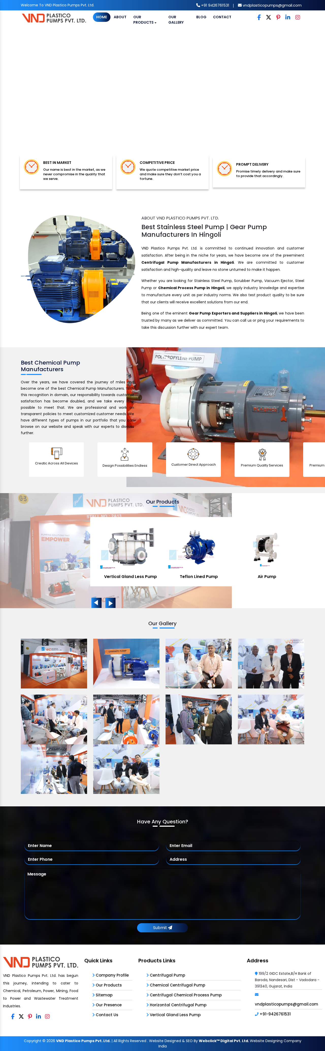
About (120, 17)
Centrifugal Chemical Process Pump (185, 995)
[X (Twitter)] (268, 18)
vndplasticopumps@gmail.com (272, 5)
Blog (201, 17)
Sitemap (103, 995)
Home (101, 17)
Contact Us (106, 1014)
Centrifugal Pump (167, 975)
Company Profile (112, 975)
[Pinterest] (278, 18)
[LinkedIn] (287, 18)
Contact (222, 17)
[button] (24, 97)
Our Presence (108, 1005)
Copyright (32, 1040)
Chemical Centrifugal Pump (177, 985)
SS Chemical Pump (267, 576)
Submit (160, 928)
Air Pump (130, 576)
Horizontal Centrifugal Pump (177, 1005)
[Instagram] (297, 18)
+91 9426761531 (214, 5)
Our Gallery (176, 19)
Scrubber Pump (199, 576)
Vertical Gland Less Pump (175, 1014)
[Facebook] (259, 18)
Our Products (143, 19)
